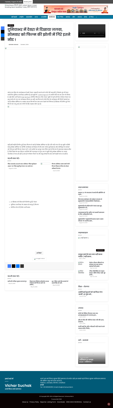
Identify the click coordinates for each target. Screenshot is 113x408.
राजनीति (44, 17)
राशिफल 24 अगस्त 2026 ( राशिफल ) (86, 361)
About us (25, 402)
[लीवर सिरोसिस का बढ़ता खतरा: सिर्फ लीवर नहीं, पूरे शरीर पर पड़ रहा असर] (83, 273)
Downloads (61, 402)
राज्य (36, 17)
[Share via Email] (22, 266)
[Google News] (39, 259)
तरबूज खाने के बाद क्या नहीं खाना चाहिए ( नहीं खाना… (90, 255)
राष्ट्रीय (21, 17)
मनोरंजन (52, 17)
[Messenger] (18, 266)
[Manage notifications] (108, 404)
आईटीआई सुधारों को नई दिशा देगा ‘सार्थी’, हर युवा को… (90, 293)
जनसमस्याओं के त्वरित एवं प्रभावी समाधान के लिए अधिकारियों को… (91, 213)
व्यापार (68, 17)
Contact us (87, 402)
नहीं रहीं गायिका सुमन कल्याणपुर (17, 281)
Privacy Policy (34, 402)
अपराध (80, 17)
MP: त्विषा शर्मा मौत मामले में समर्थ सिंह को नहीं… (60, 282)
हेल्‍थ (85, 17)
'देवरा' (40, 253)
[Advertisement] (39, 188)
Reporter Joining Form (48, 402)
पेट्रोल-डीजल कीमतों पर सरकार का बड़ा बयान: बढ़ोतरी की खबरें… (96, 264)
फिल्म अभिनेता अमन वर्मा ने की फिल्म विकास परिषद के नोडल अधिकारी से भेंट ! (61, 166)
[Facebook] (9, 266)
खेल (73, 17)
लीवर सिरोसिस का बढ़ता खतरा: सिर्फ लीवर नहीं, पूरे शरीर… (97, 273)
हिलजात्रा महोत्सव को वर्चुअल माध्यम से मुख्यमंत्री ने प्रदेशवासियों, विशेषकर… (90, 200)
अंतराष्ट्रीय (29, 17)
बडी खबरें (14, 17)
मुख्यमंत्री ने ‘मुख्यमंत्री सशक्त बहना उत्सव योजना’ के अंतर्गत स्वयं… (90, 220)
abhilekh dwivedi (13, 44)
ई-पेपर (91, 17)
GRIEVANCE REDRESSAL (74, 402)
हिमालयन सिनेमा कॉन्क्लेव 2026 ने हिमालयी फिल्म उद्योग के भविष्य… (39, 283)
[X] (13, 266)
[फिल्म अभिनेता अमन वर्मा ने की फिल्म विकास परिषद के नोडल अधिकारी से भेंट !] (45, 166)
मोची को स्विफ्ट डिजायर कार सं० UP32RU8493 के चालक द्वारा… (88, 314)
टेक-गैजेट (60, 17)
